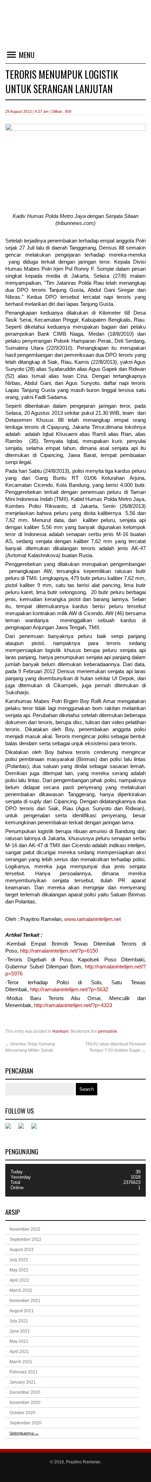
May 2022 (18, 1270)
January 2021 (22, 1382)
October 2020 (22, 1412)
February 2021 (23, 1372)
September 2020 (25, 1422)
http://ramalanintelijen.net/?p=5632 (69, 989)
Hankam (60, 1031)
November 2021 (24, 1300)
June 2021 (19, 1331)
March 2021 (20, 1361)
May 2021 (18, 1341)
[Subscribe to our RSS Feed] (36, 1128)
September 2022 (25, 1239)
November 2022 (24, 1229)
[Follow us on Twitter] (23, 1128)
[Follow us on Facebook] (11, 1128)
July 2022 (18, 1259)
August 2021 (21, 1310)
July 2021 (18, 1321)
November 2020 (24, 1402)
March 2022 (20, 1290)
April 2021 (19, 1351)
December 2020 (24, 1392)
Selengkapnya (24, 1433)
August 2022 (21, 1249)
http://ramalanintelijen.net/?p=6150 (59, 951)
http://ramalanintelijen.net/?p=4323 (73, 1005)
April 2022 (19, 1280)
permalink (107, 1031)
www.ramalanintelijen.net (92, 919)
